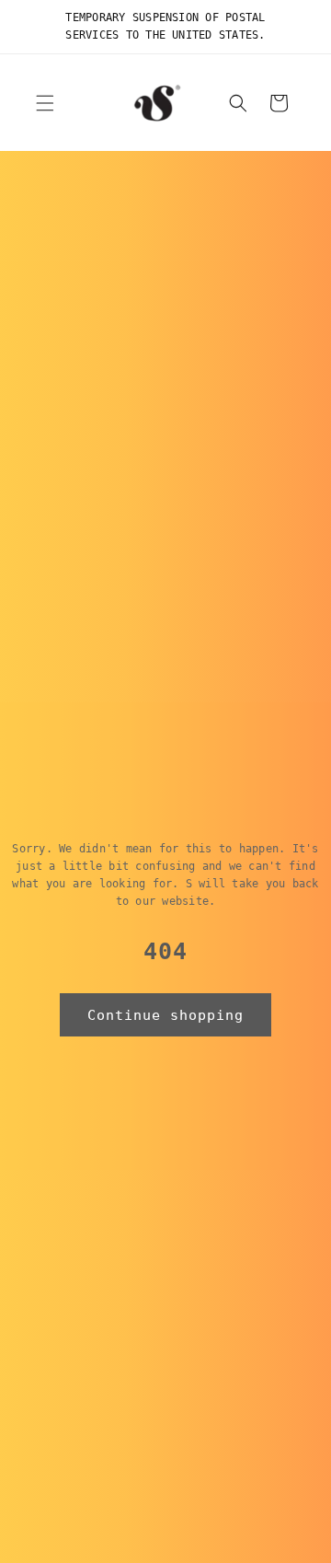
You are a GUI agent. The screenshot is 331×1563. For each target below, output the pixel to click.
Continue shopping (165, 1015)
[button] (45, 103)
